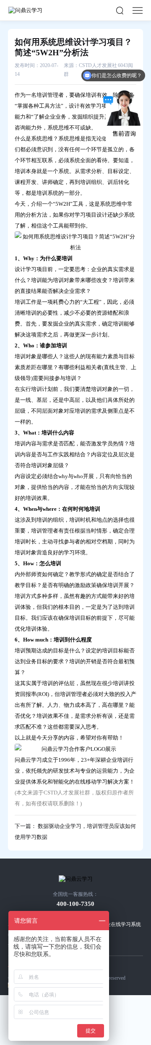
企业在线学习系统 (121, 924)
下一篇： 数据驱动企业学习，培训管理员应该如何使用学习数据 (75, 831)
